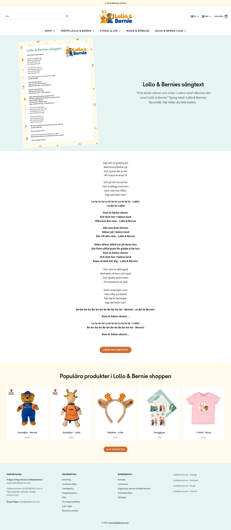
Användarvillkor (125, 493)
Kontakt (121, 479)
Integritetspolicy (69, 493)
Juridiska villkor (69, 484)
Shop (48, 31)
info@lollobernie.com (30, 501)
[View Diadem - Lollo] (115, 414)
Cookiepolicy (68, 488)
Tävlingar (122, 497)
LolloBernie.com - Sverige (185, 474)
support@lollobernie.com (18, 483)
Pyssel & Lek (109, 31)
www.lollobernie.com (119, 522)
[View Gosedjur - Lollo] (72, 414)
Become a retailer (70, 510)
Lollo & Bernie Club (169, 31)
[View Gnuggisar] (159, 414)
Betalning (66, 479)
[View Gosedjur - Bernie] (28, 414)
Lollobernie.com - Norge (184, 485)
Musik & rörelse (137, 31)
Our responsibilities (71, 501)
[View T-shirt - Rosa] (203, 414)
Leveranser (123, 484)
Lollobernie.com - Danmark (185, 480)
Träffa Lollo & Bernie (76, 31)
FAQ (64, 497)
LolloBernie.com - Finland (185, 491)
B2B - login (67, 506)
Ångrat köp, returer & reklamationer (134, 488)
